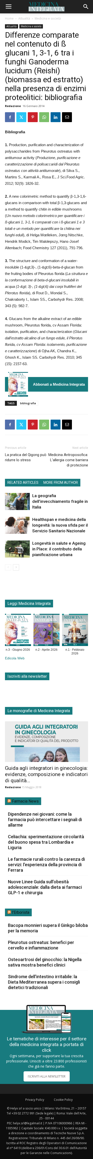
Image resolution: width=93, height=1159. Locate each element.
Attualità (24, 18)
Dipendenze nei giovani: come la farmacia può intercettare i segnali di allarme (45, 819)
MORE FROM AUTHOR (60, 483)
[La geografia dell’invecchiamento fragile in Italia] (17, 501)
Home (9, 18)
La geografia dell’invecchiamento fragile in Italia (60, 501)
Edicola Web (15, 658)
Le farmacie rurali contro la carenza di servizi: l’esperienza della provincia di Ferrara (46, 865)
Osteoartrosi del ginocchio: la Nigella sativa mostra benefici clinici (45, 962)
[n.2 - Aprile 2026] (46, 631)
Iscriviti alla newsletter (27, 676)
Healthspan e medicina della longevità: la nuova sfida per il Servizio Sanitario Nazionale (60, 525)
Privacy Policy (34, 1100)
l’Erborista (20, 912)
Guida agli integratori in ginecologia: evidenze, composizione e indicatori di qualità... (46, 774)
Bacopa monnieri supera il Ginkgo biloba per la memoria (48, 928)
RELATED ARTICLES (22, 483)
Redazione (13, 106)
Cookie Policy (63, 1100)
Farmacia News (25, 801)
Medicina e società (48, 18)
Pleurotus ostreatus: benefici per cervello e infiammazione (41, 945)
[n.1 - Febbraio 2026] (75, 631)
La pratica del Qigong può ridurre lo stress (25, 457)
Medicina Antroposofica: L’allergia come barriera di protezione (68, 460)
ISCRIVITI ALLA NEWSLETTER (46, 1076)
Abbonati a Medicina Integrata (59, 384)
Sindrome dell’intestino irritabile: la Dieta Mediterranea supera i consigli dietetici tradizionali (44, 982)
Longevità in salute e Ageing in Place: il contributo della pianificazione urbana (59, 549)
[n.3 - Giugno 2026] (18, 384)
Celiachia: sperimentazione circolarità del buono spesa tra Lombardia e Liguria (46, 842)
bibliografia (28, 403)
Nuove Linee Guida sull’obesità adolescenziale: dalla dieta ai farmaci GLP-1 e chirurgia (45, 887)
